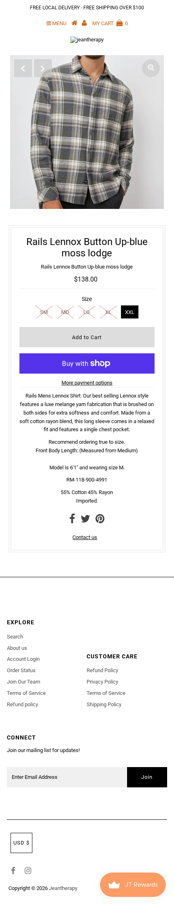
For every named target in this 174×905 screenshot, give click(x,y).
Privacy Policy (102, 682)
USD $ (21, 843)
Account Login (23, 659)
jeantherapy (63, 888)
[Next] (43, 68)
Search (15, 637)
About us (17, 648)
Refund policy (22, 704)
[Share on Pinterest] (99, 521)
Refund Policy (102, 670)
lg (86, 312)
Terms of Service (26, 693)
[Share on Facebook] (72, 521)
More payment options (87, 383)
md (65, 312)
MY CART (110, 23)
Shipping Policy (104, 704)
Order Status (21, 670)
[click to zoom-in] (151, 68)
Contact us (84, 537)
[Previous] (23, 68)
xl (108, 312)
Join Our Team (23, 682)
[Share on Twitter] (85, 521)
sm (44, 312)
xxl (129, 312)
